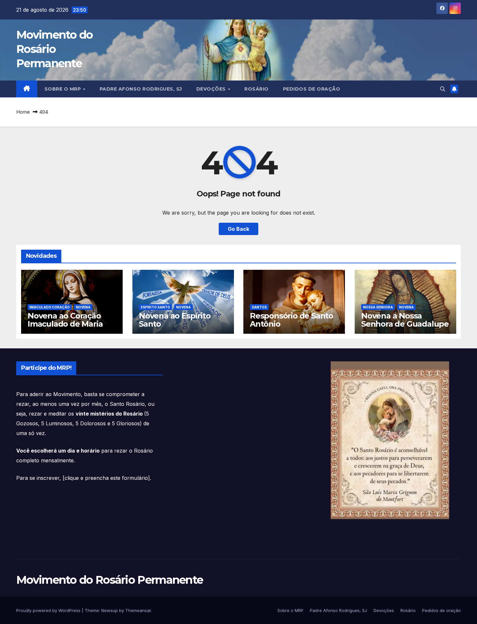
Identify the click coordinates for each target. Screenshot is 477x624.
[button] (442, 89)
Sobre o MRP (63, 89)
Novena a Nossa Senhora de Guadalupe (405, 320)
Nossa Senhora (378, 307)
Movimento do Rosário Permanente (54, 49)
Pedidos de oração (311, 89)
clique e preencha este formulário (106, 478)
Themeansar (138, 610)
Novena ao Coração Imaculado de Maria (65, 320)
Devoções (211, 89)
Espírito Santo (155, 307)
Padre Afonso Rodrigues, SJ (141, 89)
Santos (259, 307)
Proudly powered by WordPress (49, 610)
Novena (83, 307)
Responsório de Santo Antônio (291, 320)
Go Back (238, 229)
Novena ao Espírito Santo (174, 320)
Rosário (256, 89)
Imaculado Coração (50, 307)
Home (23, 112)
